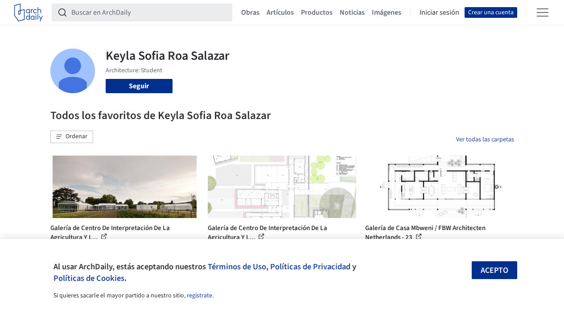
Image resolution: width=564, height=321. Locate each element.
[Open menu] (542, 12)
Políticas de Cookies (89, 278)
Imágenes (386, 12)
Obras (250, 12)
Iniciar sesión (439, 12)
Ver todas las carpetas (485, 139)
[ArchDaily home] (28, 12)
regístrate (199, 295)
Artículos (280, 12)
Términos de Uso (237, 266)
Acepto (494, 270)
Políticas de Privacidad (310, 266)
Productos (317, 12)
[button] (71, 137)
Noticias (352, 12)
